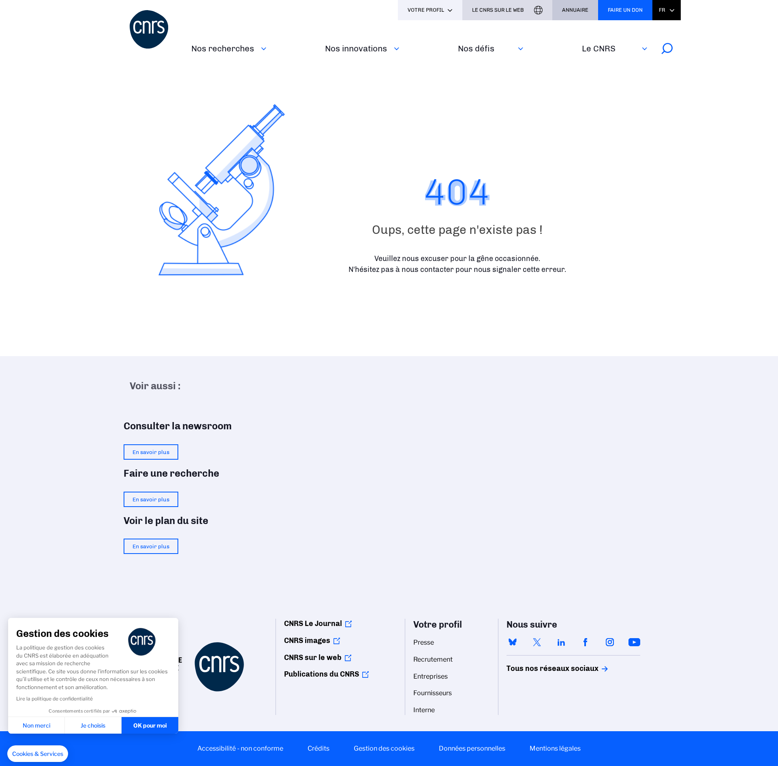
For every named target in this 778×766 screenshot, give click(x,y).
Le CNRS (599, 48)
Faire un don (625, 10)
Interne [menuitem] (424, 710)
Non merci (36, 725)
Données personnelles (472, 748)
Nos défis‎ (476, 48)
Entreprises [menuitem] (430, 676)
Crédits (318, 748)
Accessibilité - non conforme (240, 748)
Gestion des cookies (384, 748)
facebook (585, 642)
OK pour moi (150, 725)
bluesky (513, 642)
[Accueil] (156, 29)
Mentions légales (555, 748)
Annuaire (575, 10)
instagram (610, 642)
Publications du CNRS (321, 674)
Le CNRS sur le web (498, 10)
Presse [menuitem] (423, 642)
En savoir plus (151, 452)
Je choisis (93, 725)
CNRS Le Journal (313, 623)
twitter (537, 642)
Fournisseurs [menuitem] (432, 693)
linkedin (561, 642)
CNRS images (307, 640)
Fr (662, 10)
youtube (634, 642)
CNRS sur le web (313, 657)
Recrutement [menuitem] (433, 659)
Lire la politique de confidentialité (54, 699)
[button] (37, 753)
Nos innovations (356, 48)
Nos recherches (222, 48)
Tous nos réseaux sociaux (539, 668)
